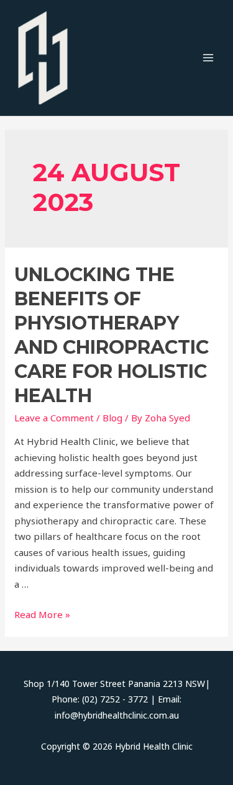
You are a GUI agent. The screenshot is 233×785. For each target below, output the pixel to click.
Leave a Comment (54, 417)
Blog (112, 417)
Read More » (42, 614)
